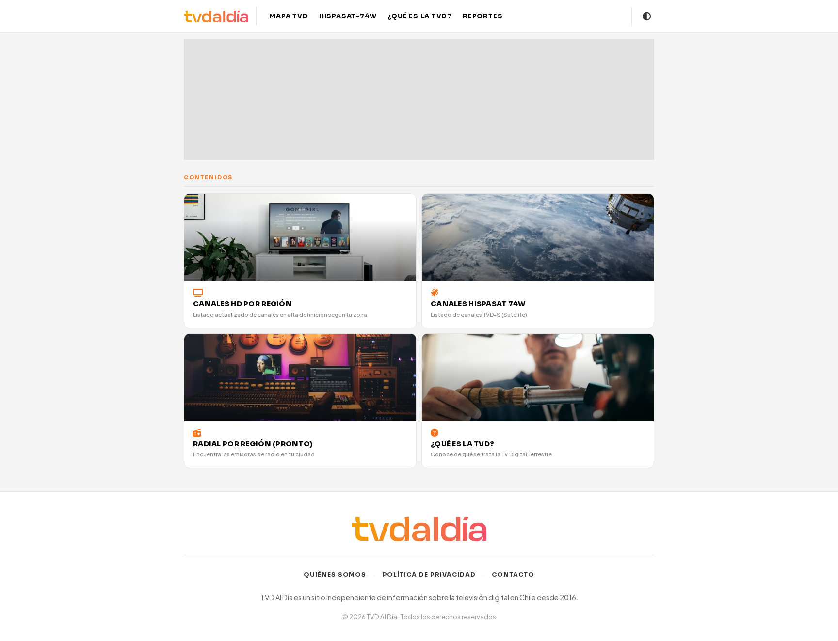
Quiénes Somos (335, 574)
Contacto (513, 574)
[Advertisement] (419, 99)
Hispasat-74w (348, 16)
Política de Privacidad (429, 574)
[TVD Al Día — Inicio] (216, 16)
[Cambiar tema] (647, 16)
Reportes (482, 16)
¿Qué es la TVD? (419, 16)
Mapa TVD (288, 16)
